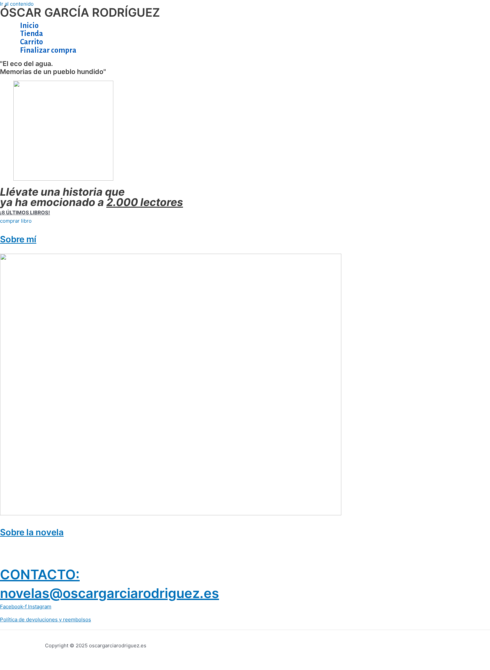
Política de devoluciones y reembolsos (45, 619)
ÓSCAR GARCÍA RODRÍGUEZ (80, 12)
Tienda (31, 34)
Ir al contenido (17, 4)
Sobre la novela (32, 532)
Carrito (31, 42)
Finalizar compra (48, 50)
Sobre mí (18, 239)
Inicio (29, 26)
